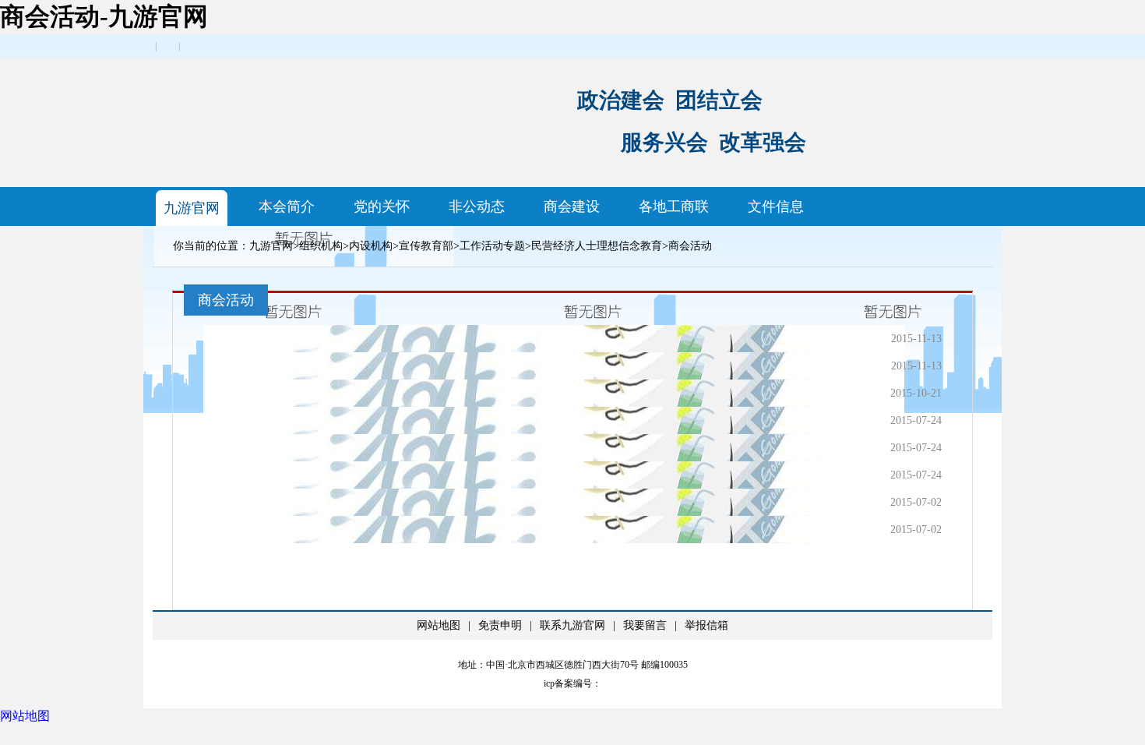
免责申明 (500, 625)
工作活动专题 (492, 246)
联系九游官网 (572, 625)
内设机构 (371, 246)
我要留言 (645, 625)
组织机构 (321, 246)
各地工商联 (674, 206)
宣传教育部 (426, 246)
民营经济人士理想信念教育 (596, 246)
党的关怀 (382, 206)
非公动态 (477, 206)
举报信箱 (706, 625)
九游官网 (192, 208)
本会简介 (287, 206)
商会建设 (572, 206)
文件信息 (776, 206)
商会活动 (690, 246)
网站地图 (438, 625)
